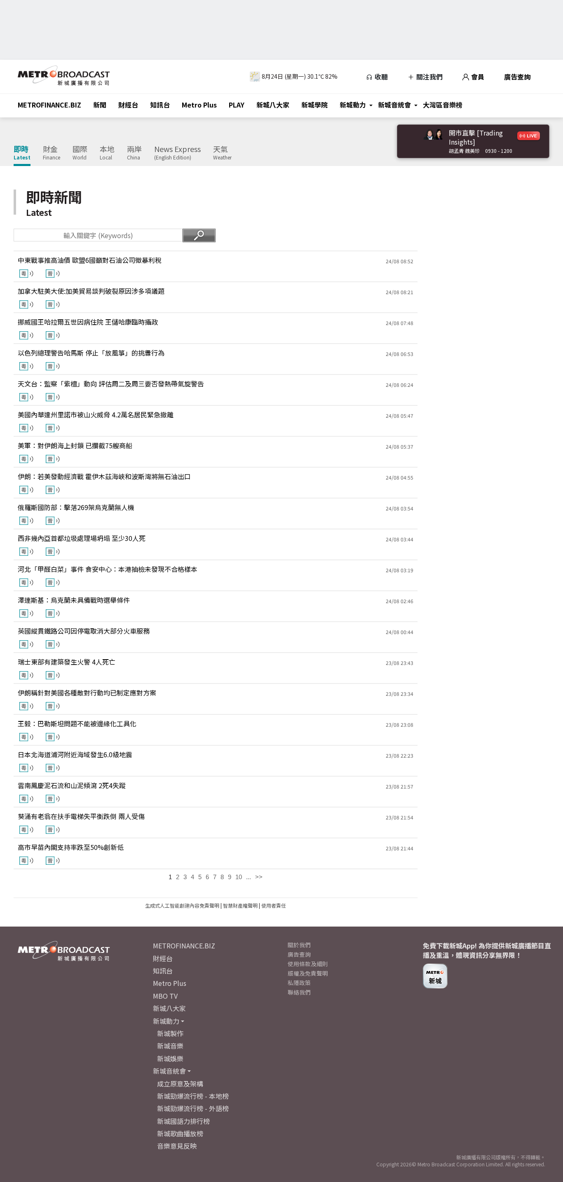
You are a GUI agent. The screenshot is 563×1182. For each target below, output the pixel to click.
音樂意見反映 (177, 1146)
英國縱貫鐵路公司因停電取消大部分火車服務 (84, 630)
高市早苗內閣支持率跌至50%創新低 (71, 847)
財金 (51, 153)
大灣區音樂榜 (442, 105)
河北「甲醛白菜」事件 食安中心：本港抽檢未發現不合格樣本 (107, 568)
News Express (177, 153)
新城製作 (170, 1033)
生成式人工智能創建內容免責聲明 (182, 905)
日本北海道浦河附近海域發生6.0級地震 (75, 754)
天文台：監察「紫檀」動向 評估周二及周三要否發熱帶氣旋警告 (111, 383)
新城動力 (353, 105)
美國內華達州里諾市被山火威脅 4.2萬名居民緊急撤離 (96, 414)
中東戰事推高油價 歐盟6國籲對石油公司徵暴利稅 (90, 259)
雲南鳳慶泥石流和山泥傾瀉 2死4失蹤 (72, 785)
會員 (476, 77)
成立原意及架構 (180, 1083)
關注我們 (429, 77)
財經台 (128, 105)
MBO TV (165, 996)
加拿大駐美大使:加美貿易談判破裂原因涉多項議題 (91, 290)
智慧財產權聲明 (240, 905)
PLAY (236, 105)
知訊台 (160, 105)
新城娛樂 (170, 1058)
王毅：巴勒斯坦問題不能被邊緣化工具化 (77, 723)
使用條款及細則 (308, 964)
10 (238, 876)
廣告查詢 (517, 77)
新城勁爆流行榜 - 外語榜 (193, 1108)
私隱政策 (299, 982)
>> (259, 876)
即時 (22, 153)
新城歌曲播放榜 (180, 1133)
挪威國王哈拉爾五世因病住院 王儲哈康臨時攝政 (88, 321)
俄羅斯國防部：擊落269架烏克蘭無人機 (76, 507)
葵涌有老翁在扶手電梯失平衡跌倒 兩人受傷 (81, 816)
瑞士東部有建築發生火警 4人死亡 (66, 661)
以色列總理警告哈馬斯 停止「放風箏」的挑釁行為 (91, 352)
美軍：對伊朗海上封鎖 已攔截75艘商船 (75, 445)
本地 (107, 153)
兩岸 (134, 153)
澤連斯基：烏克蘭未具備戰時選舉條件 (74, 599)
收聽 (380, 77)
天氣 (222, 153)
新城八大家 (272, 105)
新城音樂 (170, 1046)
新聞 (99, 105)
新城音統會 (394, 105)
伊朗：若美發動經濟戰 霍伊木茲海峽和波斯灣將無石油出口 (104, 476)
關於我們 (299, 945)
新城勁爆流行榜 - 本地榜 (193, 1096)
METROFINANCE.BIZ (49, 105)
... (248, 876)
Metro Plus (199, 105)
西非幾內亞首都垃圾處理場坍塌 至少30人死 (81, 538)
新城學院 (314, 105)
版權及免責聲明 (308, 973)
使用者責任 (273, 905)
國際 (80, 153)
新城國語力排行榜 (183, 1121)
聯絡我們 (299, 992)
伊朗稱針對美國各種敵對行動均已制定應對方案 (87, 692)
